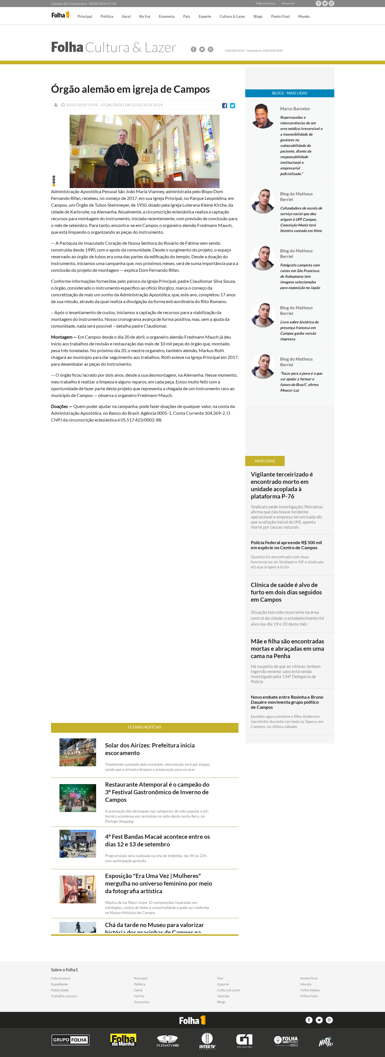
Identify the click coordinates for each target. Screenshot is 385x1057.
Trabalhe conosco (64, 996)
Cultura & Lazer (232, 17)
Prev (58, 155)
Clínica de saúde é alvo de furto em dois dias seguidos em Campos (286, 592)
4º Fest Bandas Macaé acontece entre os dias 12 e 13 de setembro (157, 840)
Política (107, 17)
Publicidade (59, 990)
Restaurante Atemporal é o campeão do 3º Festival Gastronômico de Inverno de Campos (157, 792)
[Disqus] (144, 502)
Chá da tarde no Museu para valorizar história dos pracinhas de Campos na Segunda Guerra (154, 932)
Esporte (205, 17)
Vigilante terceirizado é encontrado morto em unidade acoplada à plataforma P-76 (282, 485)
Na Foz (145, 17)
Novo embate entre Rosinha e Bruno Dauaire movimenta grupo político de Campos (287, 702)
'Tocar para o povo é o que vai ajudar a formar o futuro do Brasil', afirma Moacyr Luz (301, 381)
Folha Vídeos (310, 990)
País (186, 17)
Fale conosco (265, 3)
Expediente (59, 984)
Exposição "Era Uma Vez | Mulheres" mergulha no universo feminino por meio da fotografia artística (158, 883)
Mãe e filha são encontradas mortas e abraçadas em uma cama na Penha (287, 648)
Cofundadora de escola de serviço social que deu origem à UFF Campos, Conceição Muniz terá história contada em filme (301, 219)
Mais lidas (265, 461)
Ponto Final (280, 17)
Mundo (303, 17)
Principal (85, 17)
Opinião (223, 996)
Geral (126, 17)
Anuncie (288, 3)
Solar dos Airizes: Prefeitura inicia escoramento (150, 749)
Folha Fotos (309, 996)
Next (231, 155)
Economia (167, 17)
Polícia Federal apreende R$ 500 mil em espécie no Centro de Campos (286, 545)
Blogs (258, 17)
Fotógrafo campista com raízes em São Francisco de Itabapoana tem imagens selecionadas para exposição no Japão (300, 276)
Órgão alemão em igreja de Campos (130, 89)
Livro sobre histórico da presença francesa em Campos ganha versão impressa (299, 330)
